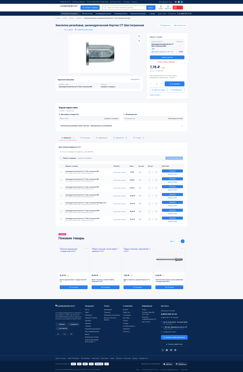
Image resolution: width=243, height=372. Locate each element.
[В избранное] (139, 36)
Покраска (107, 312)
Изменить (82, 2)
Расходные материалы (70, 13)
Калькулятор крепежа (138, 13)
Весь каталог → (90, 342)
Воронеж (119, 358)
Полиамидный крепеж (103, 13)
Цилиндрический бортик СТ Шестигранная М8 (82, 195)
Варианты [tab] (69, 138)
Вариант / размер (156, 37)
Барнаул (135, 358)
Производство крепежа (112, 315)
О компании (127, 306)
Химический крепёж (91, 340)
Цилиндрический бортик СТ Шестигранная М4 (82, 171)
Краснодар (95, 358)
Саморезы (88, 315)
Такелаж (88, 326)
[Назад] (178, 241)
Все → (172, 241)
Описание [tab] (86, 138)
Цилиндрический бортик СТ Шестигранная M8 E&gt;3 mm (85, 203)
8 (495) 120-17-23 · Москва (169, 317)
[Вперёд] (183, 241)
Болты (87, 309)
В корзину (176, 84)
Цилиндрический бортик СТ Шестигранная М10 (82, 210)
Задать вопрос (155, 95)
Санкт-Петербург (73, 358)
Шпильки (88, 323)
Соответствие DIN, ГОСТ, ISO (150, 369)
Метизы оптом (87, 13)
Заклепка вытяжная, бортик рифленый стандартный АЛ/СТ (169, 280)
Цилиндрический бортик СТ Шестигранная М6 (82, 187)
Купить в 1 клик (159, 90)
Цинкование (108, 309)
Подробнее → (135, 79)
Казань (112, 358)
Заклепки (88, 320)
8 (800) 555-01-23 (169, 314)
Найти (151, 7)
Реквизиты (126, 329)
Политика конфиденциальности (170, 369)
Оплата (125, 320)
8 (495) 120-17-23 (65, 2)
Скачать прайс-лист (175, 344)
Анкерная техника (91, 318)
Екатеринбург (85, 358)
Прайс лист (127, 312)
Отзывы (125, 323)
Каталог (125, 309)
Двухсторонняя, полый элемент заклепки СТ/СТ (103, 280)
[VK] (175, 350)
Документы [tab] (121, 138)
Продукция (89, 306)
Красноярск (104, 358)
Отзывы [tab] (140, 138)
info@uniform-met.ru (166, 2)
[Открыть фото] (139, 41)
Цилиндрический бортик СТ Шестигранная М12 (82, 218)
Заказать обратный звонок (175, 337)
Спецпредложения (120, 13)
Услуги (106, 306)
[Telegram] (182, 2)
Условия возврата (129, 326)
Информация (147, 306)
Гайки (87, 312)
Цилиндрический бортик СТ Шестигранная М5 (82, 179)
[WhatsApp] (179, 2)
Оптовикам (126, 2)
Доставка (126, 318)
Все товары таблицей (167, 62)
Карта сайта (146, 322)
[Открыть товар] (74, 259)
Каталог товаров (91, 7)
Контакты (134, 2)
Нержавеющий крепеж (92, 329)
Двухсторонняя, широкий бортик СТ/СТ (136, 280)
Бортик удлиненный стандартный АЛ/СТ (73, 280)
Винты (87, 334)
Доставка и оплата (115, 2)
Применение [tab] (102, 138)
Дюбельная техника (92, 337)
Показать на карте (179, 328)
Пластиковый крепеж (92, 331)
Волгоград (127, 358)
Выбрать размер (167, 57)
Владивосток (143, 358)
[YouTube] (171, 350)
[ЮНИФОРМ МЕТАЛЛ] (68, 7)
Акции (153, 13)
